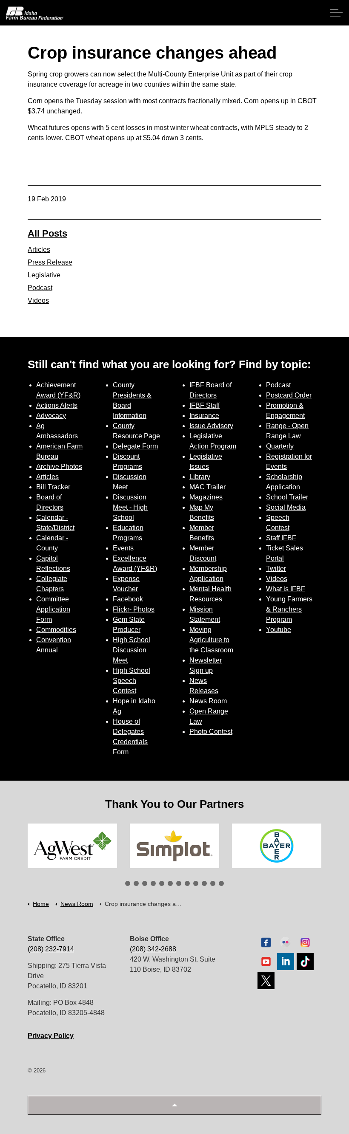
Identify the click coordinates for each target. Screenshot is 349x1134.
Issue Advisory (211, 425)
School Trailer (287, 497)
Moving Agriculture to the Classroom (211, 640)
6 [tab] (170, 883)
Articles (39, 249)
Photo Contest (210, 731)
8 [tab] (187, 883)
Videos (38, 300)
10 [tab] (204, 883)
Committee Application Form (53, 609)
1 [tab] (127, 883)
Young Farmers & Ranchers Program (289, 609)
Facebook (128, 599)
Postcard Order (289, 395)
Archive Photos (59, 466)
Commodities (56, 629)
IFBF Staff (204, 405)
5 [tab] (161, 883)
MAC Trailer (207, 487)
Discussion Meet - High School (130, 507)
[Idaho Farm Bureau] (35, 13)
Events (123, 548)
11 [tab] (212, 883)
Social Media (286, 507)
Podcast (40, 287)
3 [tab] (144, 883)
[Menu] (336, 12)
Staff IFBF (281, 538)
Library (199, 476)
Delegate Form (135, 446)
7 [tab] (178, 883)
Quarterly (280, 446)
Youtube (278, 629)
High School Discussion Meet (131, 650)
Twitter (276, 568)
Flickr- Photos (133, 609)
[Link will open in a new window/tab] (72, 846)
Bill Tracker (53, 487)
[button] (174, 1105)
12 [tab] (221, 883)
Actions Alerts (56, 405)
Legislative (44, 275)
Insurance (204, 415)
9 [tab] (195, 883)
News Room (208, 701)
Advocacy (51, 415)
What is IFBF (285, 588)
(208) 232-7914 (51, 949)
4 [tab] (153, 883)
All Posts (47, 233)
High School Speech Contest (131, 680)
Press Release (50, 262)
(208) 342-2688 (153, 949)
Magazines (206, 497)
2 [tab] (136, 883)
